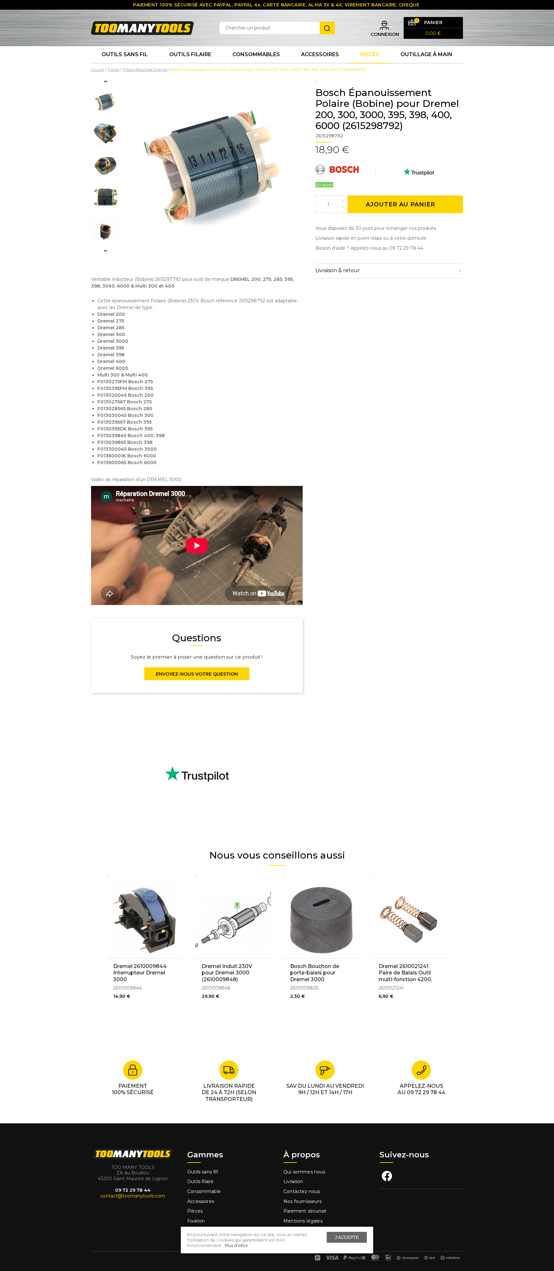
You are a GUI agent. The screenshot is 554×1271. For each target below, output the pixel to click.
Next (105, 250)
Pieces (369, 54)
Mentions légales (303, 1221)
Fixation (196, 1221)
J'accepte (347, 1237)
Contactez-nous (301, 1191)
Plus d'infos (236, 1245)
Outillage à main (426, 54)
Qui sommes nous (304, 1172)
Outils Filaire (190, 54)
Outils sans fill (202, 1172)
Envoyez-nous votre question (197, 674)
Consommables (256, 54)
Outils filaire (200, 1181)
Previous (105, 81)
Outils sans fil (125, 54)
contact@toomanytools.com (132, 1196)
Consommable (204, 1191)
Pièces (195, 1211)
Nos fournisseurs (302, 1201)
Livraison (293, 1181)
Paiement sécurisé (304, 1211)
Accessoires (320, 54)
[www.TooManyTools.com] (142, 27)
